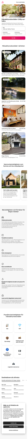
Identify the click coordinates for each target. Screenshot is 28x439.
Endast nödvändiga (13, 426)
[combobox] (13, 29)
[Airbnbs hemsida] (3, 2)
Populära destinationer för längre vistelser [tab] (11, 380)
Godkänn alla (13, 423)
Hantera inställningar (13, 430)
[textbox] (7, 34)
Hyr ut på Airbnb (20, 2)
